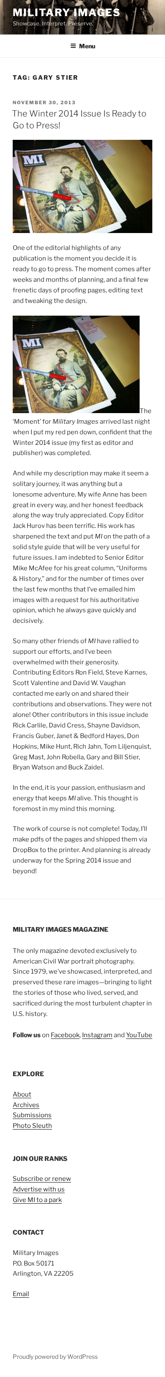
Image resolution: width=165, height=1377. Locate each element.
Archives (26, 1105)
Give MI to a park (37, 1200)
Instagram (97, 1035)
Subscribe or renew (42, 1179)
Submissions (32, 1115)
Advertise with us (39, 1189)
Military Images (67, 12)
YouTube (139, 1035)
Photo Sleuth (32, 1126)
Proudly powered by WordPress (55, 1356)
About (22, 1094)
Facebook (65, 1035)
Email (21, 1294)
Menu (87, 46)
